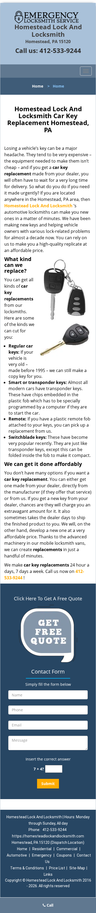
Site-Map (77, 868)
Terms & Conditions (27, 868)
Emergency (41, 855)
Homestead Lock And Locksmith (38, 206)
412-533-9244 (60, 50)
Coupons (64, 855)
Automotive (17, 855)
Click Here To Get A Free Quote (48, 598)
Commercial (67, 849)
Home (37, 86)
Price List (57, 868)
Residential (41, 849)
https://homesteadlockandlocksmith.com (48, 836)
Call (49, 905)
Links (48, 874)
